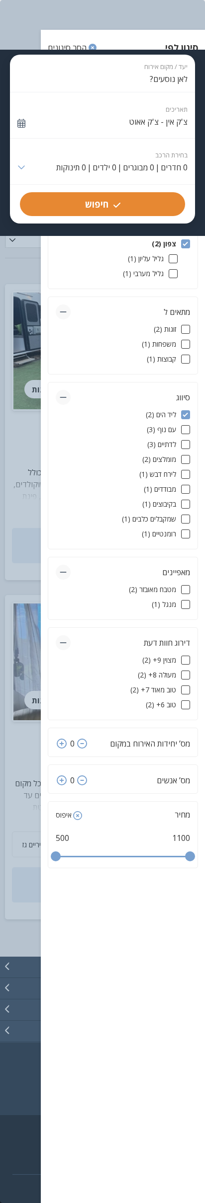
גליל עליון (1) (146, 258)
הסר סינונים (68, 47)
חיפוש (96, 204)
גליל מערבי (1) (143, 273)
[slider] (56, 856)
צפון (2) (164, 243)
